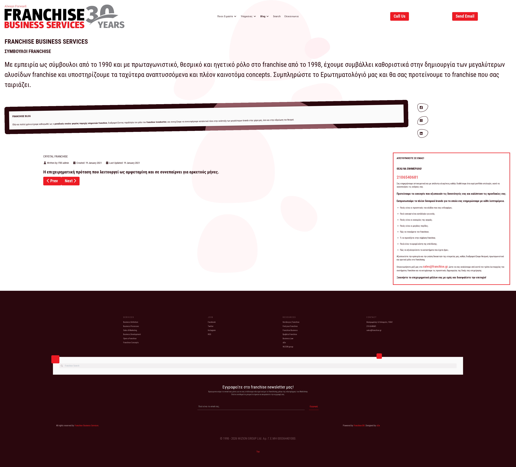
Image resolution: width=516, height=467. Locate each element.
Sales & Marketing (130, 330)
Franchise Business (290, 330)
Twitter (210, 326)
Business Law (288, 338)
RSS (209, 334)
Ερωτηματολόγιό (343, 75)
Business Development (132, 334)
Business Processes (131, 326)
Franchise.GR (359, 425)
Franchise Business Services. (87, 425)
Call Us (399, 16)
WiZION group (288, 347)
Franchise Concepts (131, 342)
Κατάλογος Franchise (291, 322)
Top (258, 451)
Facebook (212, 322)
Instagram (212, 330)
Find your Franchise (290, 326)
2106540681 (407, 177)
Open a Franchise (130, 338)
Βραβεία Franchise (290, 334)
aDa (284, 342)
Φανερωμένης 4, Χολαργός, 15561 (379, 322)
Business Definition (130, 322)
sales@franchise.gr (435, 266)
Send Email (465, 16)
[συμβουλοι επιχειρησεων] (64, 16)
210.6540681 (371, 326)
